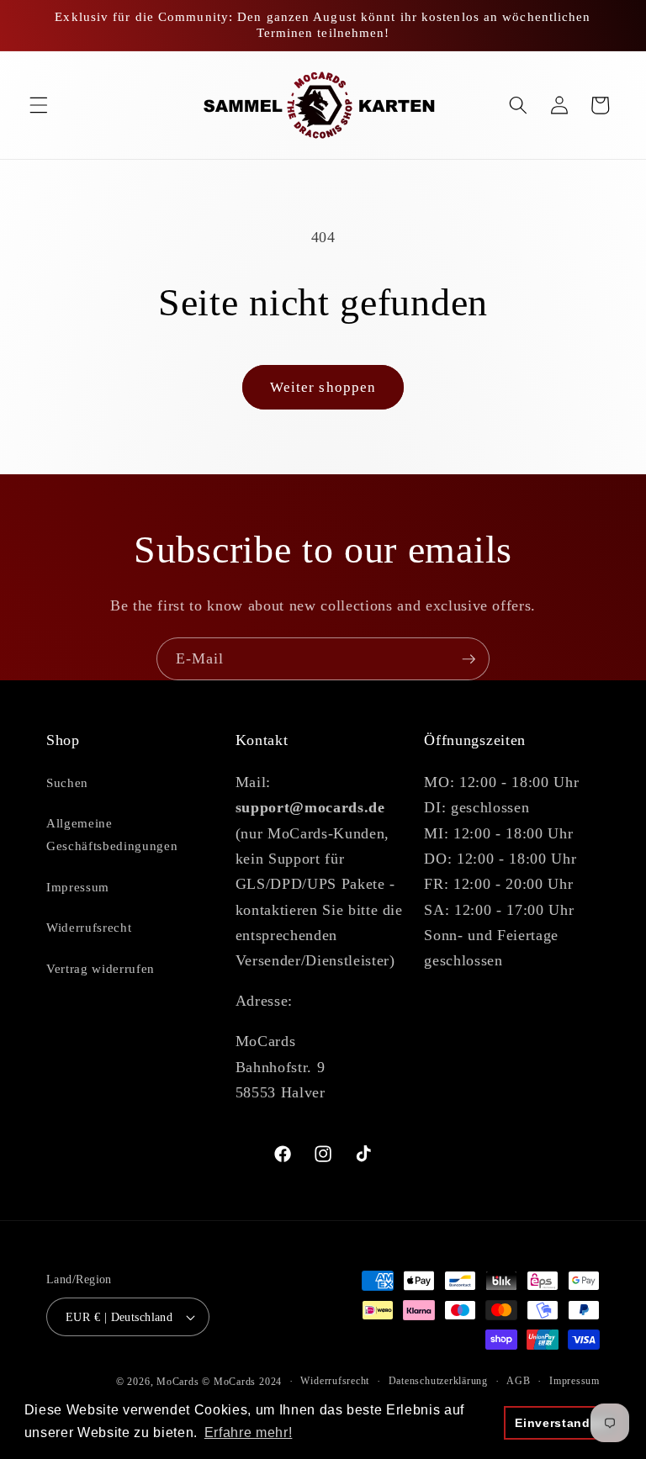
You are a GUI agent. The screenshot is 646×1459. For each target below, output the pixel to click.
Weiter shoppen (323, 387)
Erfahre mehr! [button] (248, 1432)
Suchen (67, 782)
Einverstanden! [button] (562, 1423)
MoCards (177, 1382)
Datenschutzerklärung (438, 1381)
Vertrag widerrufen (100, 968)
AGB (518, 1381)
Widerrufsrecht (88, 927)
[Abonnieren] (468, 659)
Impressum (77, 887)
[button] (39, 105)
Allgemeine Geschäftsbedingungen (111, 834)
